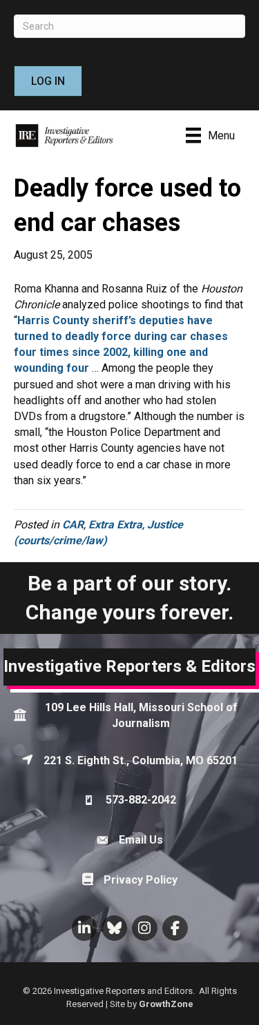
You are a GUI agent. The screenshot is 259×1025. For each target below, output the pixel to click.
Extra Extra (115, 524)
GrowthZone (166, 1004)
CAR (73, 524)
